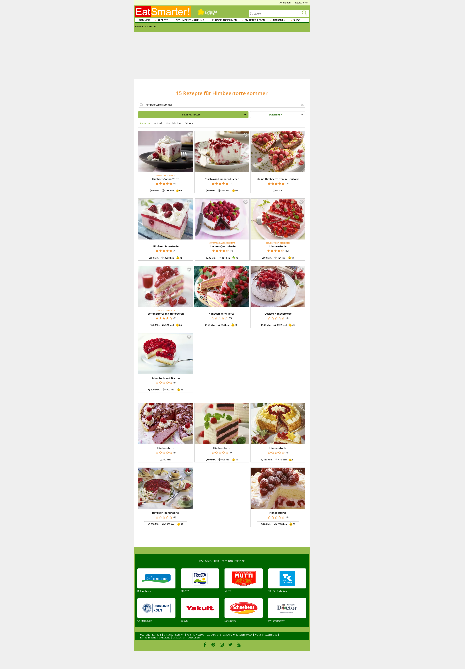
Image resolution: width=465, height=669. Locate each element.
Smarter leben (255, 20)
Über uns (145, 634)
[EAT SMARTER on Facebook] (205, 644)
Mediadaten (179, 637)
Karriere (156, 634)
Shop (296, 20)
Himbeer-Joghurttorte (165, 512)
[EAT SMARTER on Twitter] (230, 644)
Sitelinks (168, 634)
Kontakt (179, 634)
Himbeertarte (165, 448)
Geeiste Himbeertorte (278, 313)
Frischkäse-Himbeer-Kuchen (222, 179)
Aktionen (279, 20)
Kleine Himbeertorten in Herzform (278, 179)
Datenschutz (214, 634)
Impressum (199, 634)
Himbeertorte (277, 246)
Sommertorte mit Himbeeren (166, 313)
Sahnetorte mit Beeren (165, 378)
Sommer (144, 20)
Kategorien (193, 637)
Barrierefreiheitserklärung (155, 637)
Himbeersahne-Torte (221, 313)
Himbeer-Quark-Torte (222, 246)
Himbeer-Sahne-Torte (165, 179)
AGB (189, 634)
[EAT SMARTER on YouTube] (239, 644)
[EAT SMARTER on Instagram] (222, 644)
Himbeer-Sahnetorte (166, 246)
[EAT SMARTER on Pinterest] (213, 644)
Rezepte (162, 20)
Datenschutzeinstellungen (237, 634)
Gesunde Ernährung (190, 20)
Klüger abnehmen (224, 20)
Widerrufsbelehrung (266, 634)
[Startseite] (163, 11)
